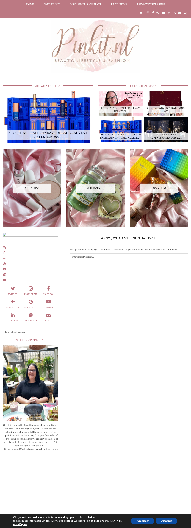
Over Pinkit (52, 4)
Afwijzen (166, 521)
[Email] (179, 13)
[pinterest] (157, 13)
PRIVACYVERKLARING (151, 4)
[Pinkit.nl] (95, 38)
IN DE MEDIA (119, 4)
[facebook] (153, 13)
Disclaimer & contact (85, 4)
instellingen (20, 524)
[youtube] (163, 13)
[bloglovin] (169, 13)
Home (30, 4)
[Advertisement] (30, 481)
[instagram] (148, 13)
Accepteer (142, 521)
